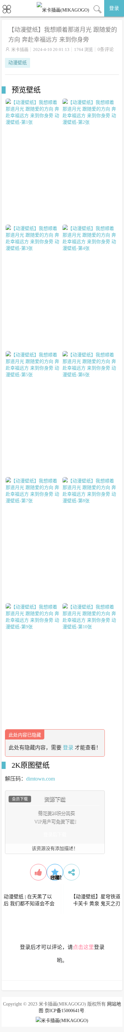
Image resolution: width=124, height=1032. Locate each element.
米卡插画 (19, 49)
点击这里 (83, 947)
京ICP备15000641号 (64, 1010)
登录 (114, 8)
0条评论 (106, 49)
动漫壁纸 (17, 62)
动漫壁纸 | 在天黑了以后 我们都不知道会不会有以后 (29, 903)
